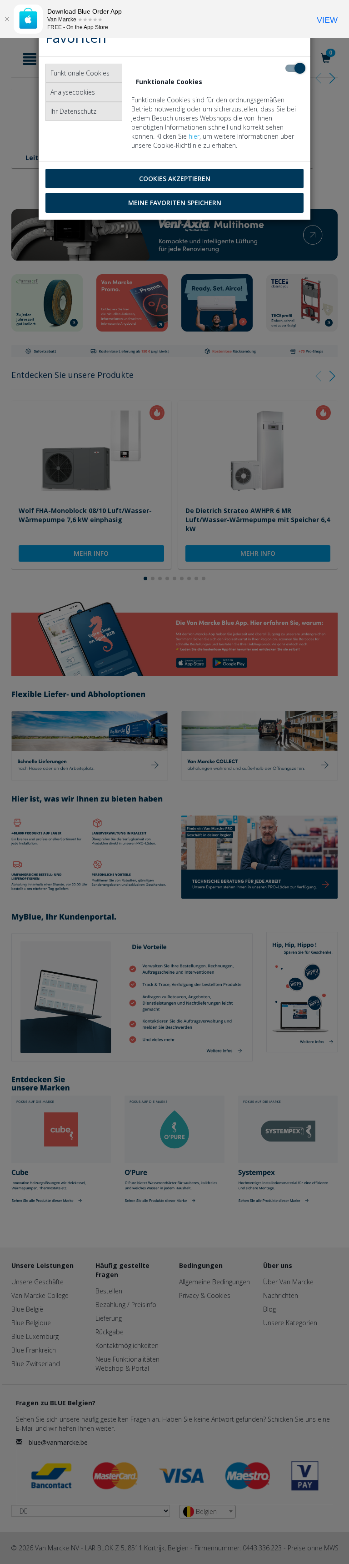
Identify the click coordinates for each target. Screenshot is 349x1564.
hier (194, 136)
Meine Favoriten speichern (174, 202)
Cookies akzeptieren (174, 178)
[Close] (7, 19)
